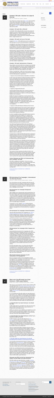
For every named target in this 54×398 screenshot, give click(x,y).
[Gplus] (4, 1)
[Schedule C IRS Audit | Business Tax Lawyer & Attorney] (5, 17)
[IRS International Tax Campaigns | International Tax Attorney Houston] (5, 179)
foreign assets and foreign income (27, 285)
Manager (26, 18)
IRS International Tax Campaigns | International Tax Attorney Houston (22, 178)
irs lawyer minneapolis (22, 180)
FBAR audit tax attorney (23, 282)
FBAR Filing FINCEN (6, 385)
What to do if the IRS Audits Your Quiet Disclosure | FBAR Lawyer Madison (20, 280)
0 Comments (15, 180)
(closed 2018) (29, 213)
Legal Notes (21, 18)
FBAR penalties (15, 290)
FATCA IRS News (5, 384)
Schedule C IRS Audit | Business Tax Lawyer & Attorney (22, 16)
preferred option (13, 268)
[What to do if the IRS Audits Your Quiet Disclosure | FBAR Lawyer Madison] (5, 281)
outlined (23, 203)
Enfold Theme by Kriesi (18, 396)
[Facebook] (6, 1)
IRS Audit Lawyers (17, 18)
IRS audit (23, 362)
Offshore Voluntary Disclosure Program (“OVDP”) (22, 213)
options (19, 264)
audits (31, 364)
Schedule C (17, 25)
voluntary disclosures (21, 364)
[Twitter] (3, 1)
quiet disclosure (20, 342)
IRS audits (26, 20)
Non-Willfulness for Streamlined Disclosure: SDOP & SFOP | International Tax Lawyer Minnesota (32, 384)
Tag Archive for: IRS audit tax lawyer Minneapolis (12, 7)
